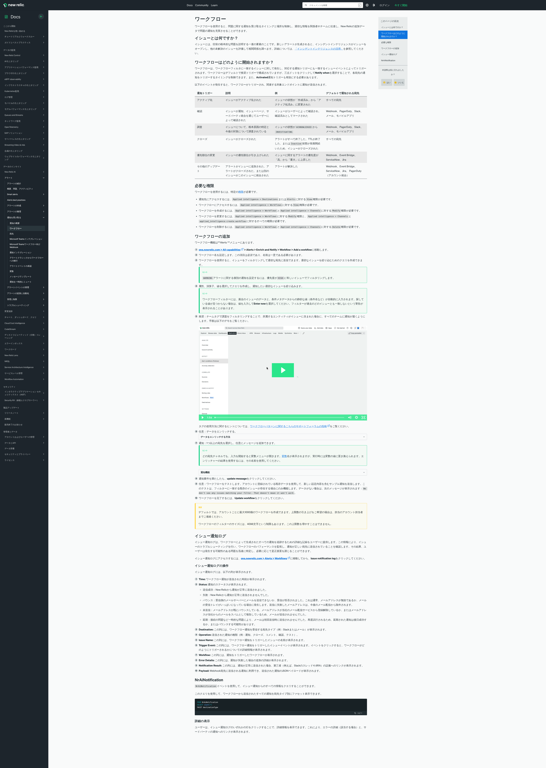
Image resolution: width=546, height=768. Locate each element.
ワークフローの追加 (390, 48)
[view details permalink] (211, 721)
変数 (284, 456)
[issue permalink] (240, 38)
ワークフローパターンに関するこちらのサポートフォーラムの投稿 (288, 426)
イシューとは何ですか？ (392, 27)
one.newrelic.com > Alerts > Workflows (264, 558)
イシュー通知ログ (389, 54)
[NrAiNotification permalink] (225, 680)
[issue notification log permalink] (228, 536)
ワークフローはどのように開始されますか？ (393, 34)
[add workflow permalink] (232, 236)
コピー (359, 713)
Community (201, 5)
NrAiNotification (388, 60)
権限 (240, 191)
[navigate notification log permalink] (230, 565)
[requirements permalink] (216, 185)
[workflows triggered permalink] (275, 62)
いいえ (399, 82)
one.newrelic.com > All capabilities (219, 249)
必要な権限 (386, 42)
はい (387, 82)
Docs (190, 5)
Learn (214, 5)
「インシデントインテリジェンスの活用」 (319, 48)
